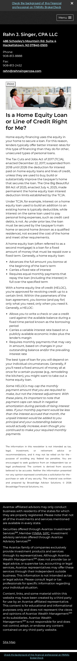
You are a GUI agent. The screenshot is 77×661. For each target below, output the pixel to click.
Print (10, 84)
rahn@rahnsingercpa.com (22, 71)
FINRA (37, 533)
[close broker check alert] (72, 3)
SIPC (46, 533)
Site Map (9, 642)
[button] (65, 17)
